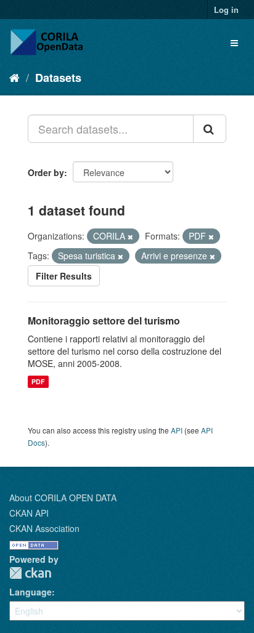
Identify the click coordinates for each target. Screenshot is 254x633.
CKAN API (29, 513)
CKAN (30, 572)
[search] (209, 129)
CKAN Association (44, 528)
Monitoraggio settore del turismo (104, 320)
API (176, 430)
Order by (46, 172)
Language (30, 592)
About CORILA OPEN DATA (63, 497)
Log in (226, 9)
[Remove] (130, 236)
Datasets (58, 78)
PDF (37, 381)
